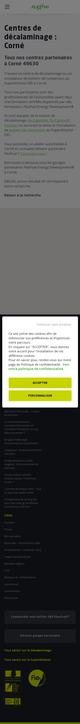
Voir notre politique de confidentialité (39, 366)
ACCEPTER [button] (40, 382)
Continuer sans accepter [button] (53, 324)
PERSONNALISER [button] (40, 395)
